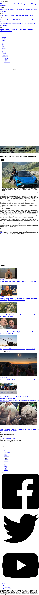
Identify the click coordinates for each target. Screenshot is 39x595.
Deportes (3, 40)
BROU (5, 455)
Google (5, 454)
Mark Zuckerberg (7, 452)
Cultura (3, 41)
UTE (5, 453)
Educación (4, 42)
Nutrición (3, 48)
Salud (3, 43)
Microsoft (4, 52)
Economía (4, 39)
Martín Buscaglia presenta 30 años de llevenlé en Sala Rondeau (16, 15)
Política (3, 38)
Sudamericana (6, 456)
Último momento (3, 0)
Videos (5, 60)
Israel (3, 51)
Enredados (6, 58)
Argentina (4, 53)
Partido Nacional (5, 50)
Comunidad (4, 37)
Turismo (3, 47)
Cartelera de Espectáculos (8, 63)
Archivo (5, 61)
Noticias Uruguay (5, 56)
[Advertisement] (19, 77)
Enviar (11, 441)
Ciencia (3, 44)
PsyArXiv (2, 232)
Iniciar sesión (4, 33)
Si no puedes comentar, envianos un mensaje (7, 438)
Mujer (3, 46)
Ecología (3, 45)
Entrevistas (6, 59)
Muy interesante (7, 62)
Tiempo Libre (6, 64)
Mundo (5, 462)
